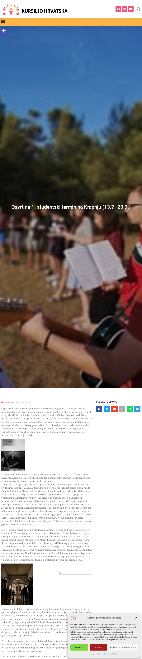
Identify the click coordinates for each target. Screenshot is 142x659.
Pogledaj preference (123, 647)
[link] (3, 31)
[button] (136, 617)
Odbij (98, 647)
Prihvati (79, 647)
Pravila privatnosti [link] (96, 654)
